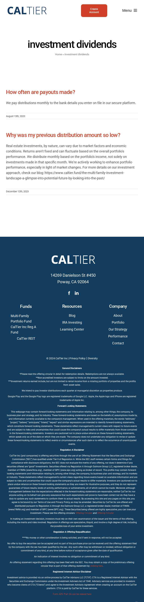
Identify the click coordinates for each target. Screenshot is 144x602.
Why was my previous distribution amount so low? (63, 135)
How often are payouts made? (40, 92)
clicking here (96, 566)
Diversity (93, 358)
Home (58, 54)
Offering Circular (84, 513)
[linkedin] (77, 293)
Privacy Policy (77, 358)
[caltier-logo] (27, 5)
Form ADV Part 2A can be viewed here (72, 594)
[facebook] (69, 293)
